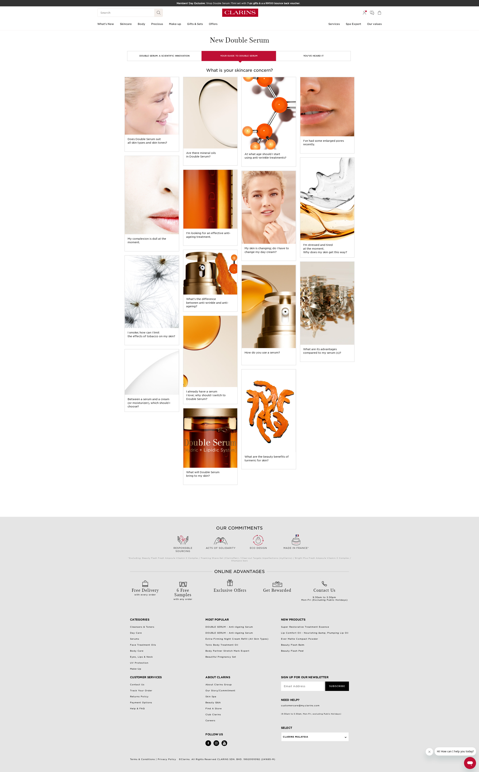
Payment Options (141, 702)
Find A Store (213, 708)
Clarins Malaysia (295, 736)
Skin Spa (210, 696)
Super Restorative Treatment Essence (305, 627)
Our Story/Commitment (220, 690)
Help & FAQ (137, 708)
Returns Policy (139, 696)
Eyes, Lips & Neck (141, 657)
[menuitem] (364, 12)
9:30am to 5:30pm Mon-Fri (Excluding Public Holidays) (324, 594)
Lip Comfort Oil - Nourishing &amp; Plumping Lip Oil (315, 633)
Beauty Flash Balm (293, 645)
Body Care (137, 651)
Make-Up (135, 669)
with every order (145, 591)
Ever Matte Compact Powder (299, 639)
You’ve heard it (313, 55)
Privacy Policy (167, 759)
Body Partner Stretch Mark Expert (227, 651)
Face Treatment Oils (143, 645)
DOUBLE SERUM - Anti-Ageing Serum (229, 627)
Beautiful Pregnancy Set (220, 657)
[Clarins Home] (240, 12)
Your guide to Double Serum (238, 55)
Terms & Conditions (142, 759)
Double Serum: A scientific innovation (164, 55)
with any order (182, 593)
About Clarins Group (218, 684)
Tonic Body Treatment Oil (221, 645)
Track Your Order (141, 690)
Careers (210, 720)
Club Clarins (213, 714)
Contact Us (137, 684)
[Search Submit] (159, 13)
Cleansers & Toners (142, 627)
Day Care (136, 633)
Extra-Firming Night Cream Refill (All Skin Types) (237, 639)
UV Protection (139, 663)
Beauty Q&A (213, 702)
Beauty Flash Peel (292, 651)
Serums (134, 639)
